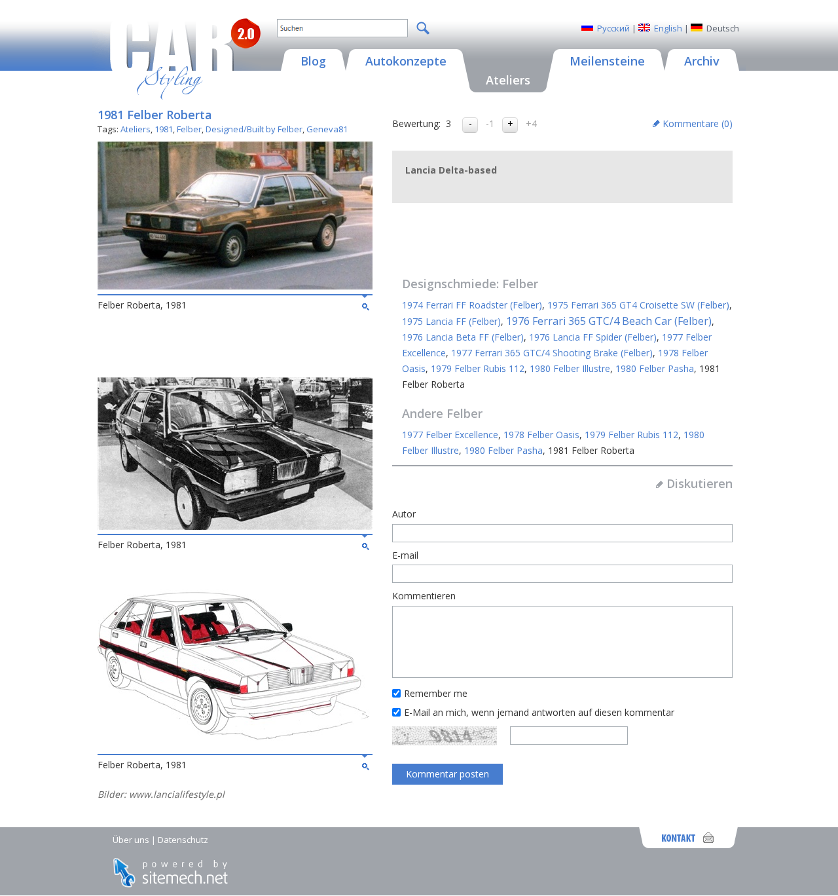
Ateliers (135, 129)
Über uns (131, 840)
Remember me (435, 693)
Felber (189, 129)
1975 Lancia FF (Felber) (451, 321)
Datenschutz (183, 840)
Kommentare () (698, 123)
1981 (164, 129)
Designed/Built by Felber (254, 129)
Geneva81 (327, 129)
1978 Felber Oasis (541, 434)
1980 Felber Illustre (570, 368)
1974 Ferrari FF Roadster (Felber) (472, 305)
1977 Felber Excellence (450, 434)
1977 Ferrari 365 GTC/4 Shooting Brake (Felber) (552, 352)
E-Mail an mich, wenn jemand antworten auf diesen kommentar (539, 712)
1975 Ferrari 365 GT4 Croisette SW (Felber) (638, 305)
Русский (613, 28)
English (668, 28)
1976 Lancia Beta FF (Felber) (463, 337)
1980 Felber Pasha (654, 368)
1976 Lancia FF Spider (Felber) (593, 337)
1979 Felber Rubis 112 (477, 368)
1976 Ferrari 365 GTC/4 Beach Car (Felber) (609, 321)
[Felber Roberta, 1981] (235, 286)
